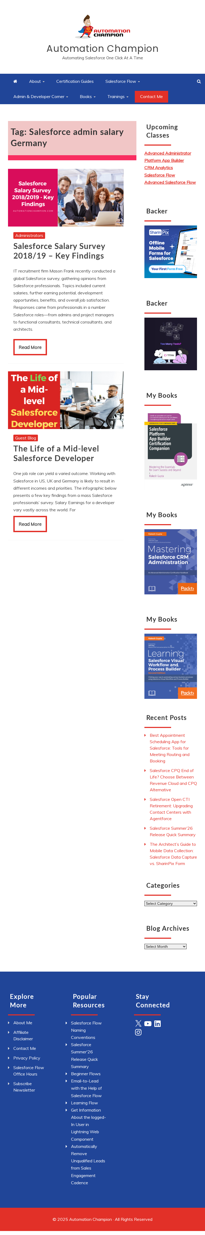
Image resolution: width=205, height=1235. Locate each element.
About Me (22, 1022)
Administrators (29, 235)
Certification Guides (75, 81)
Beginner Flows (86, 1073)
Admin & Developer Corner (38, 96)
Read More (30, 347)
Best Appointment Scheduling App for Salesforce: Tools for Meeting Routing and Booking (170, 748)
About (35, 81)
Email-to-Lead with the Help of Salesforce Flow (86, 1088)
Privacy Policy (26, 1058)
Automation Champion (102, 48)
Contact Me (151, 96)
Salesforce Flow (120, 81)
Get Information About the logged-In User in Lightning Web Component (88, 1124)
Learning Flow (84, 1102)
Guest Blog (25, 438)
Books (86, 96)
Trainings (116, 96)
